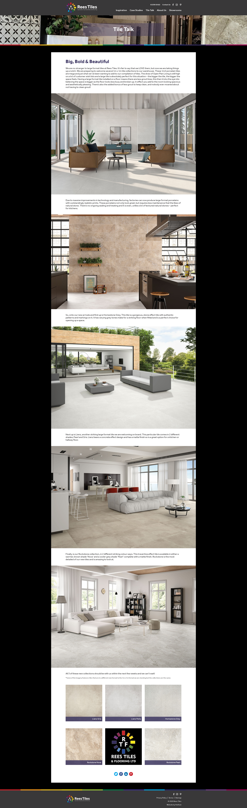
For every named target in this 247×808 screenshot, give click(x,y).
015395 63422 (155, 5)
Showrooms (175, 10)
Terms (171, 798)
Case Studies (136, 10)
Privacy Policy (161, 798)
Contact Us (166, 5)
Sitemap (178, 798)
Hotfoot (178, 805)
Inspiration (121, 10)
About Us (161, 10)
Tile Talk (150, 10)
